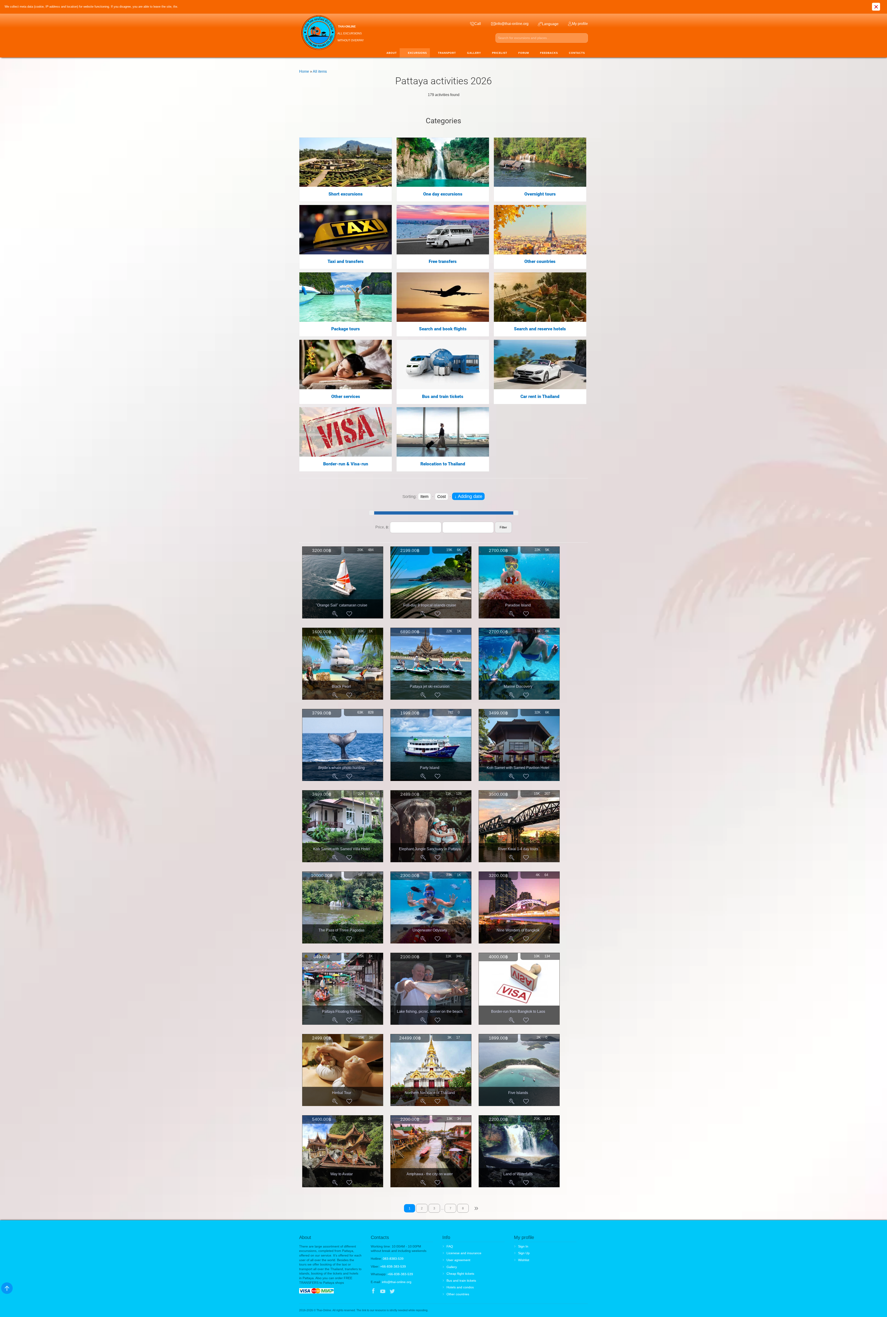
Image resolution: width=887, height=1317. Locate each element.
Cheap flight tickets (460, 1273)
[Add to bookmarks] (349, 614)
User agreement (458, 1260)
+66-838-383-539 (393, 1266)
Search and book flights (443, 329)
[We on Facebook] (373, 1291)
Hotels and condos (460, 1287)
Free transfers (443, 261)
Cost (441, 496)
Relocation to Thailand (442, 464)
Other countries (540, 261)
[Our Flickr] (411, 1291)
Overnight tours (540, 194)
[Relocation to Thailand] (443, 432)
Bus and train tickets (442, 396)
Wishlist (523, 1260)
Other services (345, 396)
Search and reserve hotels (540, 329)
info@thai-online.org (396, 1282)
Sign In (523, 1246)
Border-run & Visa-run (345, 464)
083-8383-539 (393, 1258)
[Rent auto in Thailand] (540, 364)
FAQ (450, 1246)
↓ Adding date (468, 496)
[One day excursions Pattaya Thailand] (443, 162)
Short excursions (345, 194)
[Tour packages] (345, 297)
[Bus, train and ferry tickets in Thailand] (443, 364)
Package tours (345, 329)
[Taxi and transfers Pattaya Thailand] (345, 229)
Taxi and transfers (346, 261)
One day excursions (442, 194)
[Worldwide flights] (443, 297)
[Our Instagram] (401, 1291)
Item (424, 496)
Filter (503, 527)
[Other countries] (540, 229)
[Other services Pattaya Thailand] (345, 364)
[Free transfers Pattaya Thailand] (443, 229)
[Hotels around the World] (540, 297)
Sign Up (524, 1253)
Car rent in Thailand (539, 396)
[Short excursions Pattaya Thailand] (345, 162)
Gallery (452, 1267)
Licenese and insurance (464, 1253)
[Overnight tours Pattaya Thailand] (540, 162)
